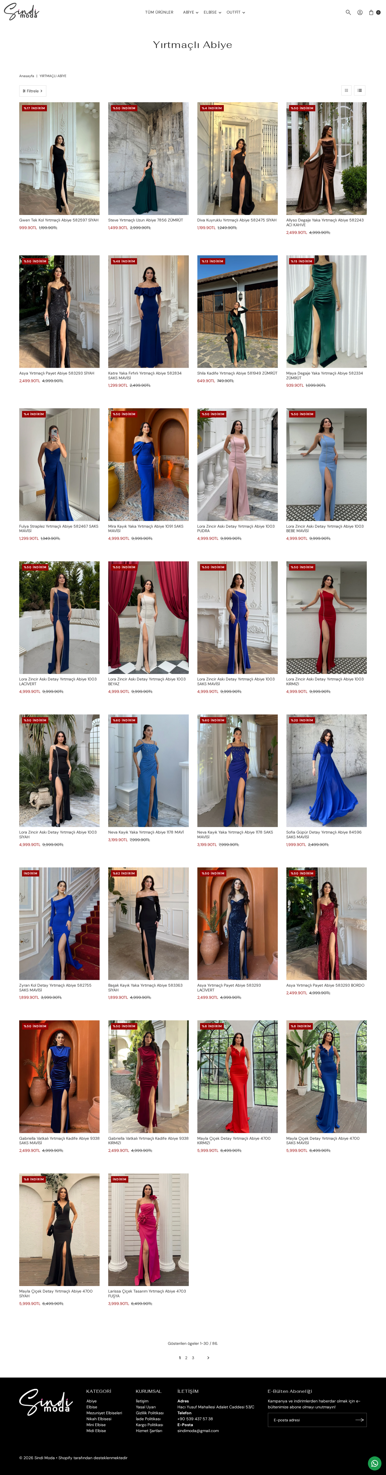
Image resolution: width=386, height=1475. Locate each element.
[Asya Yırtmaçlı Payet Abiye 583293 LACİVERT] (237, 923)
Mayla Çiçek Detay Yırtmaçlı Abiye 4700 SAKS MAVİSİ (323, 1141)
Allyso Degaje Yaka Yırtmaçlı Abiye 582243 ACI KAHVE (325, 222)
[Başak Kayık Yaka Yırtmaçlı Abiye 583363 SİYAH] (148, 923)
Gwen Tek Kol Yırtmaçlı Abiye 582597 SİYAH (59, 220)
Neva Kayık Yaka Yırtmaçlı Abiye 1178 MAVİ (146, 832)
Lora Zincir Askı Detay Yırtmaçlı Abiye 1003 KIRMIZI (325, 681)
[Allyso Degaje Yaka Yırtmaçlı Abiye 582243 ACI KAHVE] (326, 158)
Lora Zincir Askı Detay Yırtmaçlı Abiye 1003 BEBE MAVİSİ (325, 529)
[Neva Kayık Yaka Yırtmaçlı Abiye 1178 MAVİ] (148, 770)
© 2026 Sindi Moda (37, 1457)
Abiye (188, 12)
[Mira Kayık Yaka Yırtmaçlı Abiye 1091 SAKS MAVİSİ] (148, 464)
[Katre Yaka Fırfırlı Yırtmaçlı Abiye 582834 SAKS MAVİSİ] (148, 311)
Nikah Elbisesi (98, 1418)
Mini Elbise (96, 1424)
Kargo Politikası (149, 1424)
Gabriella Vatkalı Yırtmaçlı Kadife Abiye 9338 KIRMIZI (148, 1141)
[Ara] (348, 12)
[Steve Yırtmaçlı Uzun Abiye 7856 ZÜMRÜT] (148, 158)
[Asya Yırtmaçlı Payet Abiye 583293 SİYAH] (59, 311)
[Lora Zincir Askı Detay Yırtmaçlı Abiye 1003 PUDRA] (237, 464)
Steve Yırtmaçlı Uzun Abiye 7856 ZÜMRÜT (145, 220)
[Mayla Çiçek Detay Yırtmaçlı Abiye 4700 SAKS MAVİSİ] (326, 1076)
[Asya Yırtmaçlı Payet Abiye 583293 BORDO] (326, 923)
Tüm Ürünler (159, 12)
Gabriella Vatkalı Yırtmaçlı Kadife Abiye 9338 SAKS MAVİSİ (59, 1141)
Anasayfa (26, 76)
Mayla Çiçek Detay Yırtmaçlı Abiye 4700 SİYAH (56, 1293)
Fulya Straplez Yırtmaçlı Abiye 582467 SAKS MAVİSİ (58, 529)
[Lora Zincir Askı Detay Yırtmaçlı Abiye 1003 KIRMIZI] (326, 617)
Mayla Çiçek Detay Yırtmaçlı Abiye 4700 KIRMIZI (234, 1141)
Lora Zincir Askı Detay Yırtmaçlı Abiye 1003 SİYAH (58, 834)
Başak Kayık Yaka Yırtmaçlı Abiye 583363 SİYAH (145, 988)
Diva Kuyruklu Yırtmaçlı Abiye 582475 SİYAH (237, 220)
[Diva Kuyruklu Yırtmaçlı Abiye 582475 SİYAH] (237, 158)
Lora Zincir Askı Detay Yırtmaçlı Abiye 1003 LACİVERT (58, 681)
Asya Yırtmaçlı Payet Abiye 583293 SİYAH (56, 373)
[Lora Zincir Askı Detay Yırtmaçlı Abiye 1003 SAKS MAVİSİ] (237, 617)
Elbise (210, 12)
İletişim (142, 1401)
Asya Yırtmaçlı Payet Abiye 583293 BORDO (325, 985)
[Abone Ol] (360, 1420)
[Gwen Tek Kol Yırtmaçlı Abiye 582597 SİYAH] (59, 158)
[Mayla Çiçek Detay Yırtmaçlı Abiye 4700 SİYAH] (59, 1229)
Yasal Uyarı (146, 1406)
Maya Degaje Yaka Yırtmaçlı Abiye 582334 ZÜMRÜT (324, 375)
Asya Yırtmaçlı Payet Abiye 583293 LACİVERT (229, 988)
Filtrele (33, 90)
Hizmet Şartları (149, 1430)
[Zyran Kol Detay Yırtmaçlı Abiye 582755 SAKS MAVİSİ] (59, 923)
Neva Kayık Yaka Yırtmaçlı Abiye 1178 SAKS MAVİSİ (235, 834)
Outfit (234, 12)
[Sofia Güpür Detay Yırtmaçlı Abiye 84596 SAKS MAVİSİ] (326, 770)
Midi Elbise (96, 1430)
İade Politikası (148, 1418)
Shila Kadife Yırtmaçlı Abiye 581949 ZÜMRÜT (237, 373)
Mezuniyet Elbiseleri (104, 1412)
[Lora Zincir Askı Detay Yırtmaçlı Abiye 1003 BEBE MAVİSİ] (326, 464)
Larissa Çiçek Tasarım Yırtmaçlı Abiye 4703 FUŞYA (147, 1293)
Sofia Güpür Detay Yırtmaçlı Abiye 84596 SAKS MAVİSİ (324, 834)
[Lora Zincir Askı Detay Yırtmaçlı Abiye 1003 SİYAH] (59, 770)
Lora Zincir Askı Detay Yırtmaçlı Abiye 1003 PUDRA (236, 529)
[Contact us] (374, 1463)
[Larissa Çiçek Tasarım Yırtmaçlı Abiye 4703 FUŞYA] (148, 1229)
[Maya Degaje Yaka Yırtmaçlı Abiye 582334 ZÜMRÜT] (326, 311)
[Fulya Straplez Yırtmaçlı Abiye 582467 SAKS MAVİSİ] (59, 464)
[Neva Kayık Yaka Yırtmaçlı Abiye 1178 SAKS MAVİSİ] (237, 770)
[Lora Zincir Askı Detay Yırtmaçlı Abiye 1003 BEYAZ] (148, 617)
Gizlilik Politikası (150, 1412)
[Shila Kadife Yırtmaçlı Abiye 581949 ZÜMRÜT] (237, 311)
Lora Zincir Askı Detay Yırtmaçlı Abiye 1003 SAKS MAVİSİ (236, 681)
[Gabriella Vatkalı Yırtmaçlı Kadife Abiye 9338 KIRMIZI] (148, 1076)
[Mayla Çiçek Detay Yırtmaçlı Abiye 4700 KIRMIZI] (237, 1076)
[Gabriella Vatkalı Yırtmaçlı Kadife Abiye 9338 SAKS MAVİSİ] (59, 1076)
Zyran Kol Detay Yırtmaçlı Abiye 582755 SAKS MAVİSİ (55, 988)
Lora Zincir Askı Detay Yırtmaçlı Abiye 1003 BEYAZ (147, 681)
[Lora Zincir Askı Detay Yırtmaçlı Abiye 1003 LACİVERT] (59, 617)
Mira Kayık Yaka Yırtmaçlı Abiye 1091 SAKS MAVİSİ (145, 529)
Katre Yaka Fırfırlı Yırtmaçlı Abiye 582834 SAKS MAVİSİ (145, 375)
